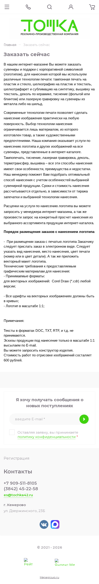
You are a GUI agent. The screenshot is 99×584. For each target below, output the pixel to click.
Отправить (84, 419)
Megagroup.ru (49, 577)
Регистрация (16, 458)
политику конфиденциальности (46, 437)
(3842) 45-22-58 (21, 488)
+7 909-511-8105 (20, 483)
